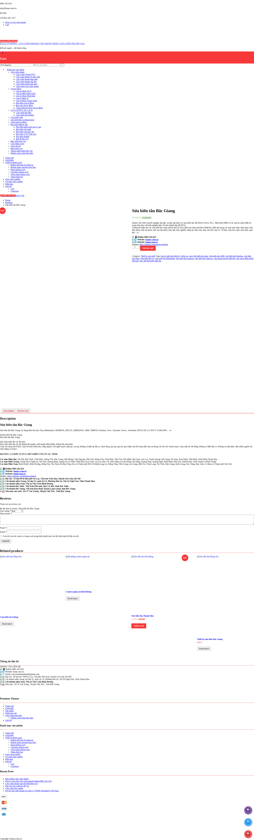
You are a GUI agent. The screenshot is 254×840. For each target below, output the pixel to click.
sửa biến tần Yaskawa (204, 258)
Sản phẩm (9, 711)
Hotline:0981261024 (8, 41)
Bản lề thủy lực (22, 139)
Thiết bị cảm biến (148, 256)
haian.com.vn (152, 242)
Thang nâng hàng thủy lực (22, 151)
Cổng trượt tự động (19, 122)
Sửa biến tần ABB (217, 256)
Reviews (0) (23, 411)
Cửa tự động (16, 89)
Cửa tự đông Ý (22, 98)
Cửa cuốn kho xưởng (14, 788)
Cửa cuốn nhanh (17, 72)
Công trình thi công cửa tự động (29, 108)
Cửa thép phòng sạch (19, 172)
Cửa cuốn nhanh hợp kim (26, 84)
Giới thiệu (9, 160)
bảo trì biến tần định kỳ (170, 256)
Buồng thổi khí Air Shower (22, 165)
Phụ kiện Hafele (22, 136)
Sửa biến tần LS (147, 258)
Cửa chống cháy (17, 144)
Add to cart (147, 248)
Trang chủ (9, 158)
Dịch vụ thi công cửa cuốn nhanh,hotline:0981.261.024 (28, 781)
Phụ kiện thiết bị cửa (19, 124)
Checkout (15, 191)
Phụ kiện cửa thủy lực (25, 132)
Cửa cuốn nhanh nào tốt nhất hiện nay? (21, 783)
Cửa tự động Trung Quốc (26, 101)
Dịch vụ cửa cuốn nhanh (15, 22)
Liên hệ (8, 186)
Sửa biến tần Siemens (185, 258)
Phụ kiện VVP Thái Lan (26, 134)
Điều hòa (9, 184)
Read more (7, 624)
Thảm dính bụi (17, 177)
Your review (6, 513)
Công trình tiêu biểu (13, 715)
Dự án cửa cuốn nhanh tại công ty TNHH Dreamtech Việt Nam (32, 791)
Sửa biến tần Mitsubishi (165, 258)
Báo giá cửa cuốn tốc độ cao (17, 786)
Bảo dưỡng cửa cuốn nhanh (17, 779)
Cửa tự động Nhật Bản (25, 96)
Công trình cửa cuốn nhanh (27, 86)
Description (9, 411)
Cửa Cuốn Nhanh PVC (26, 74)
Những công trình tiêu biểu (22, 153)
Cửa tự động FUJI (23, 91)
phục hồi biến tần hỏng (198, 256)
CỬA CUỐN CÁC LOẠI (22, 110)
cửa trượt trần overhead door (22, 120)
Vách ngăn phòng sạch (20, 174)
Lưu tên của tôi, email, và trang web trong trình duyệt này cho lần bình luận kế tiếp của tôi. (41, 536)
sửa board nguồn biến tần (224, 258)
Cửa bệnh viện (17, 117)
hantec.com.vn (152, 239)
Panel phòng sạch (18, 170)
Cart (7, 25)
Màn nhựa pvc (17, 148)
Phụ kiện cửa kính (23, 129)
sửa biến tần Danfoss (234, 256)
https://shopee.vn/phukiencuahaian (153, 244)
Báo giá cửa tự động (24, 105)
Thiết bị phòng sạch (13, 162)
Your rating (5, 511)
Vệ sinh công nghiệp (14, 181)
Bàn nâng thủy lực (18, 141)
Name (3, 528)
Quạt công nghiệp (12, 179)
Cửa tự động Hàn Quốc (26, 93)
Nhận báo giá (11, 713)
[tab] (8, 411)
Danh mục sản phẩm (15, 70)
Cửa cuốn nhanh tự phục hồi (28, 77)
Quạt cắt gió (16, 146)
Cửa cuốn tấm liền (23, 113)
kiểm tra (184, 256)
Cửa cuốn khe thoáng (25, 115)
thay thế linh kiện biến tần (150, 261)
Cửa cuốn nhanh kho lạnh (27, 79)
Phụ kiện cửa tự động (25, 103)
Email (3, 532)
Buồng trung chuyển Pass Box (23, 167)
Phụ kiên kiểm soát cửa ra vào (28, 127)
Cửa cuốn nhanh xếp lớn (26, 81)
